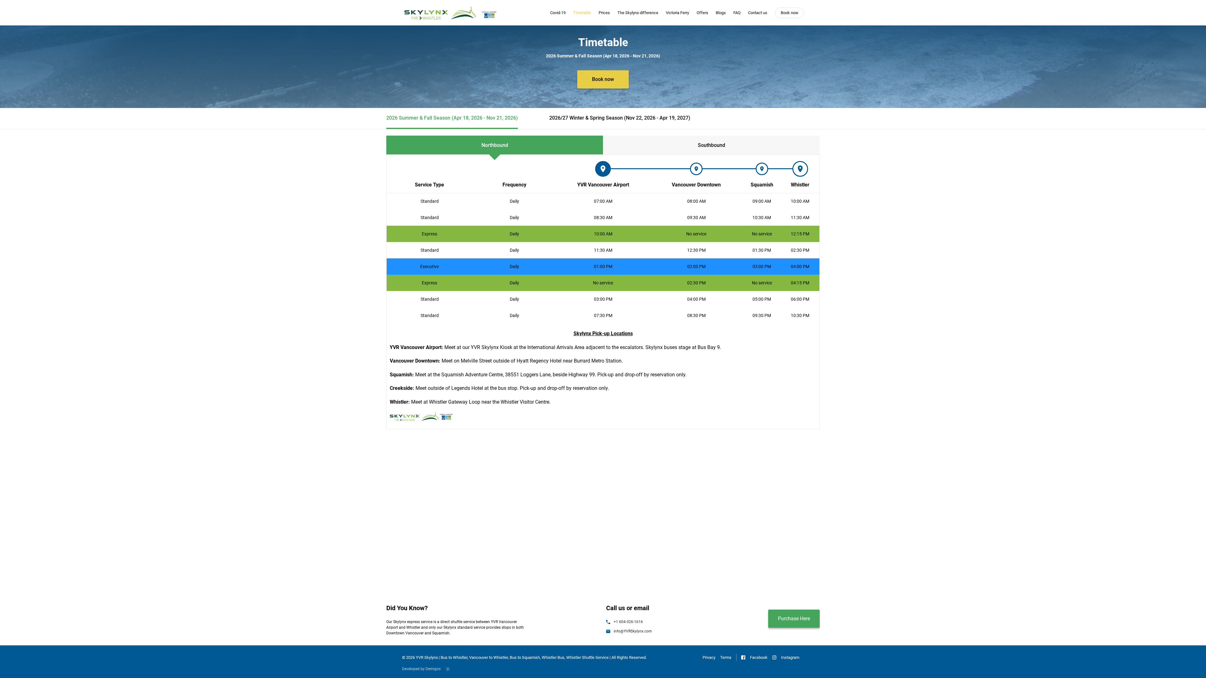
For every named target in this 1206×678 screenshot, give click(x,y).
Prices (604, 12)
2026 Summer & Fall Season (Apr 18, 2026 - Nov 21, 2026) (452, 118)
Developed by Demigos (421, 669)
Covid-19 (558, 12)
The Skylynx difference (637, 12)
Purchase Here (794, 619)
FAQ (737, 12)
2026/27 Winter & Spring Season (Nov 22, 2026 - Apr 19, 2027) (619, 118)
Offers (702, 12)
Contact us (757, 12)
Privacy (709, 657)
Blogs (721, 12)
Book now (789, 12)
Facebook (759, 657)
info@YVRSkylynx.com (633, 631)
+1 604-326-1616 (628, 622)
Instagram (790, 657)
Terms (725, 657)
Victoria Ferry (677, 12)
